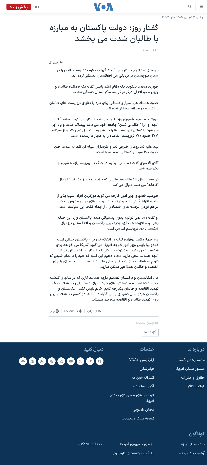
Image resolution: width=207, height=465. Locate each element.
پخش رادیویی (143, 409)
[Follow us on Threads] (52, 361)
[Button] (56, 62)
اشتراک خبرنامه (143, 377)
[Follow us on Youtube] (71, 361)
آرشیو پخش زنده (192, 453)
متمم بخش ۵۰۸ (192, 360)
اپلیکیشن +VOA (141, 360)
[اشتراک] (23, 361)
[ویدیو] (37, 7)
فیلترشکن (147, 369)
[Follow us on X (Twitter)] (80, 361)
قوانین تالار (196, 386)
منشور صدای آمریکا (190, 369)
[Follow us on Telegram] (90, 361)
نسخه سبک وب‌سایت (137, 418)
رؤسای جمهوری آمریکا (136, 444)
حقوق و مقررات (193, 377)
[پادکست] (32, 361)
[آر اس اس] (42, 361)
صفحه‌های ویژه (193, 444)
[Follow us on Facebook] (100, 361)
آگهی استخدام (143, 386)
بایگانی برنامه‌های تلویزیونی (132, 453)
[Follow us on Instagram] (61, 361)
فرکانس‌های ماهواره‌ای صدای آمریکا (132, 398)
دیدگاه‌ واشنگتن (90, 444)
